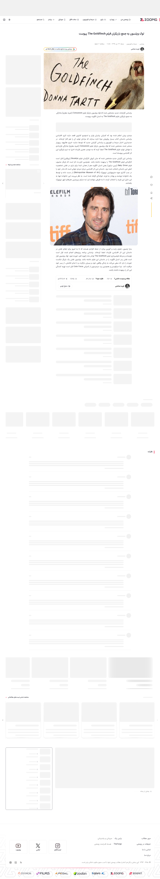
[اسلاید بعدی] (3, 183)
